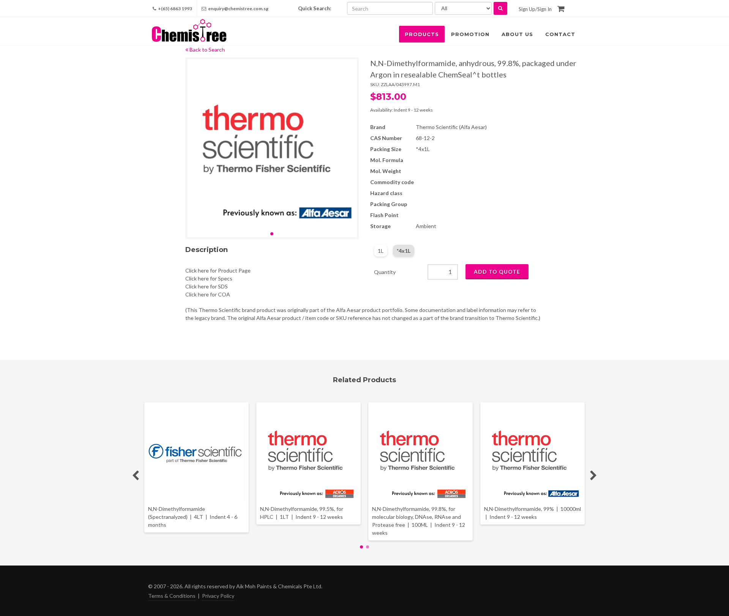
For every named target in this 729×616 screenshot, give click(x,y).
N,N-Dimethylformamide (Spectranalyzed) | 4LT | (192, 517)
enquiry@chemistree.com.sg (238, 8)
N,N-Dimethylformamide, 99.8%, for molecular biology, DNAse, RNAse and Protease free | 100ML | (418, 521)
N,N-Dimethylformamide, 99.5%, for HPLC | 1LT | (301, 513)
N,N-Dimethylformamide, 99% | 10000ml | (532, 513)
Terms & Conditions (172, 595)
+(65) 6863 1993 (174, 8)
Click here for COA (207, 294)
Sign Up (527, 9)
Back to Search (206, 49)
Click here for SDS (206, 286)
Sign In (544, 9)
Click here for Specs (208, 278)
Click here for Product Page (218, 270)
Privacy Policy (218, 595)
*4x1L (403, 250)
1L (380, 250)
